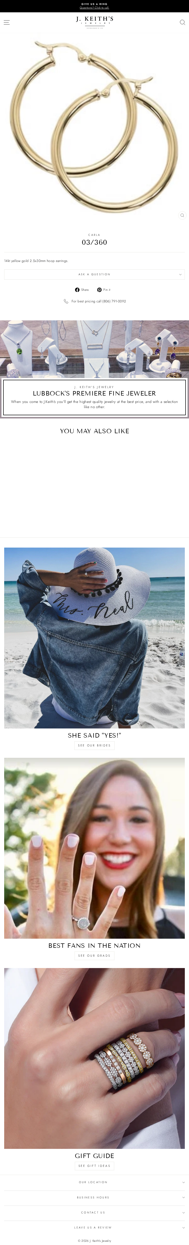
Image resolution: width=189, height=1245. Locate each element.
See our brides (94, 745)
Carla (94, 235)
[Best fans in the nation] (94, 848)
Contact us (93, 1212)
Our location (93, 1182)
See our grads (94, 955)
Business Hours (93, 1197)
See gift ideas (94, 1166)
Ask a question (94, 274)
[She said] (94, 638)
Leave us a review (93, 1227)
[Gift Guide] (94, 1058)
